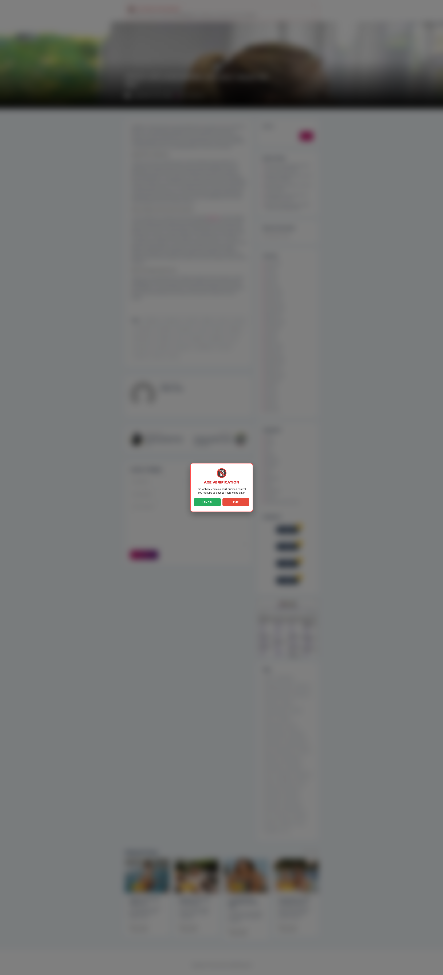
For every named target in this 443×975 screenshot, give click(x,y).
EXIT (235, 502)
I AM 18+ (207, 502)
